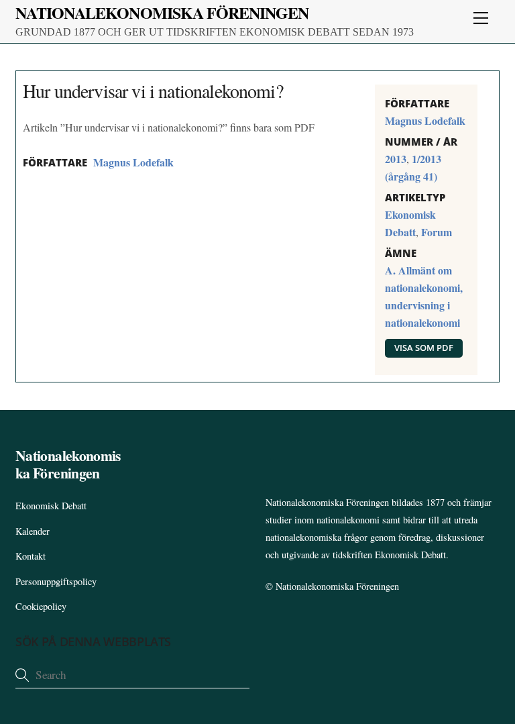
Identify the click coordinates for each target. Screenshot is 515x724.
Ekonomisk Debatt (51, 505)
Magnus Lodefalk (133, 162)
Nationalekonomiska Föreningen (337, 586)
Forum (436, 232)
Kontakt (30, 556)
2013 (395, 158)
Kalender (32, 531)
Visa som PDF (423, 348)
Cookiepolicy (40, 606)
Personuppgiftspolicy (56, 581)
